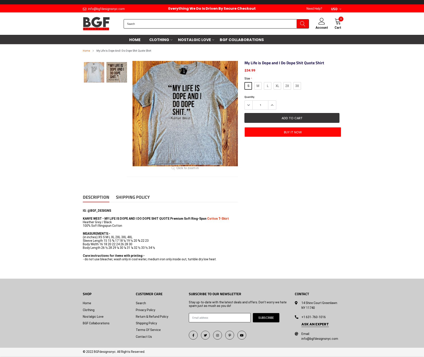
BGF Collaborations (242, 39)
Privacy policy (145, 310)
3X (297, 86)
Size (248, 78)
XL (277, 86)
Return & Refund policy (152, 316)
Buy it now (293, 132)
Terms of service (148, 330)
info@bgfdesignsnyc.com (106, 9)
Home (134, 39)
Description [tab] (96, 197)
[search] (303, 23)
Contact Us (144, 336)
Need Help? (314, 8)
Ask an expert (315, 324)
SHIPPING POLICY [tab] (133, 197)
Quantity (249, 97)
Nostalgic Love (194, 39)
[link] (193, 335)
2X (287, 86)
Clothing (159, 39)
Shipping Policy (146, 323)
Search (141, 303)
